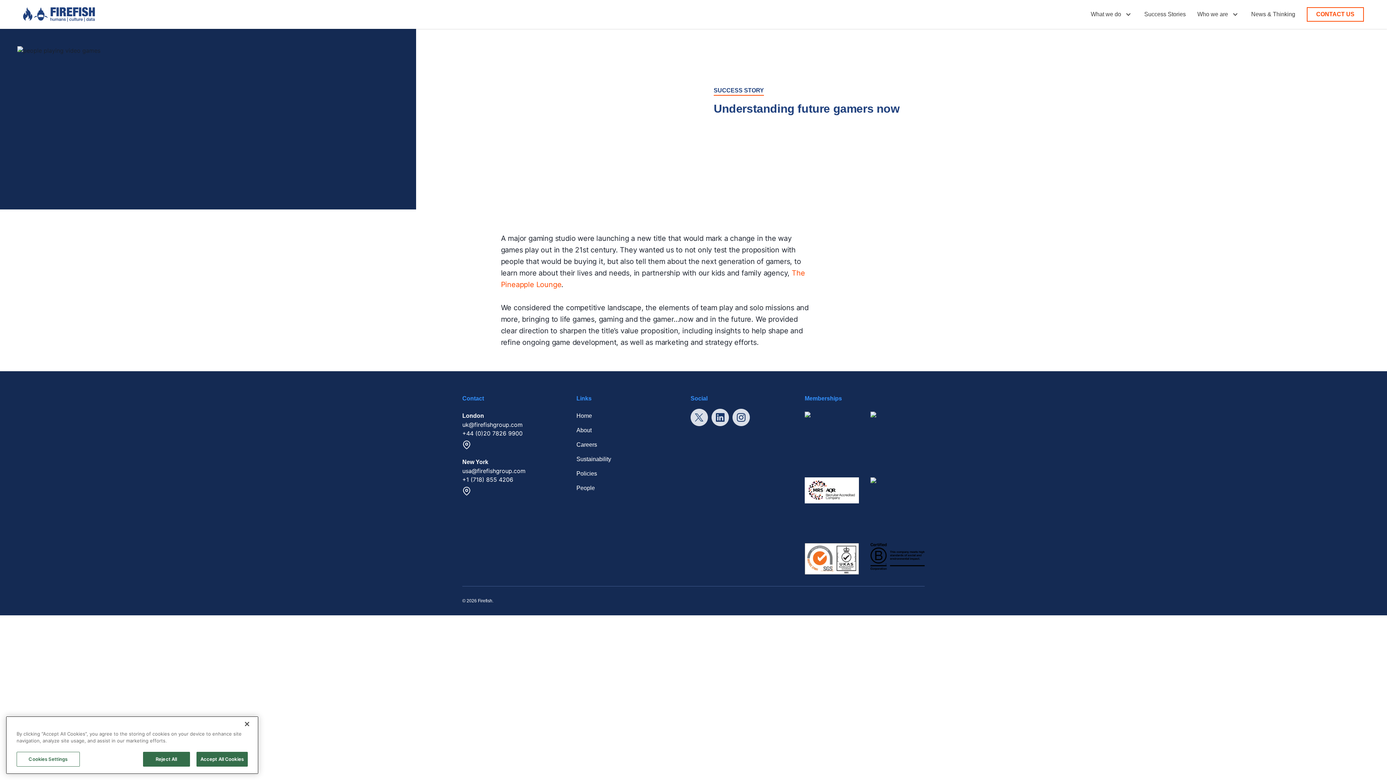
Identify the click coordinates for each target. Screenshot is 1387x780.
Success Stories (1165, 14)
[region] (132, 745)
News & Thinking (1273, 14)
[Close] (247, 724)
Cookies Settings (48, 759)
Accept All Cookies (222, 759)
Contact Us (1335, 14)
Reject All (166, 759)
